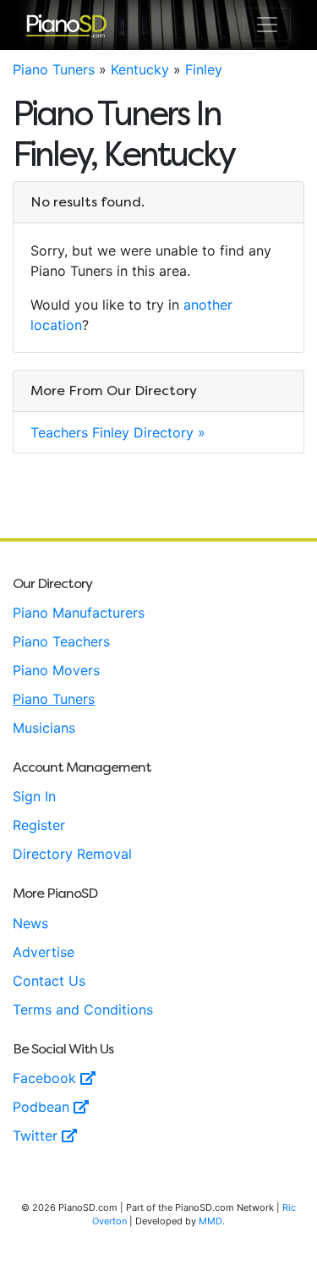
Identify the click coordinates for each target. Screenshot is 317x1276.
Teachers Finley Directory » (117, 432)
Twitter (37, 1135)
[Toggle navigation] (267, 24)
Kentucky (140, 69)
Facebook (46, 1078)
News (30, 923)
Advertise (43, 951)
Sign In (34, 796)
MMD (210, 1221)
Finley (203, 69)
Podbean (43, 1106)
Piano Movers (56, 670)
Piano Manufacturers (79, 612)
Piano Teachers (61, 641)
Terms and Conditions (83, 1009)
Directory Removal (72, 853)
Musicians (44, 727)
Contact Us (49, 980)
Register (39, 825)
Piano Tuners (54, 69)
